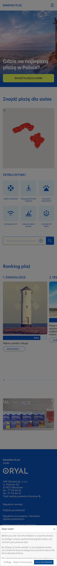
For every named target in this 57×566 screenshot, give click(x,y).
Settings (7, 562)
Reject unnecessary (22, 562)
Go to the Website (43, 562)
